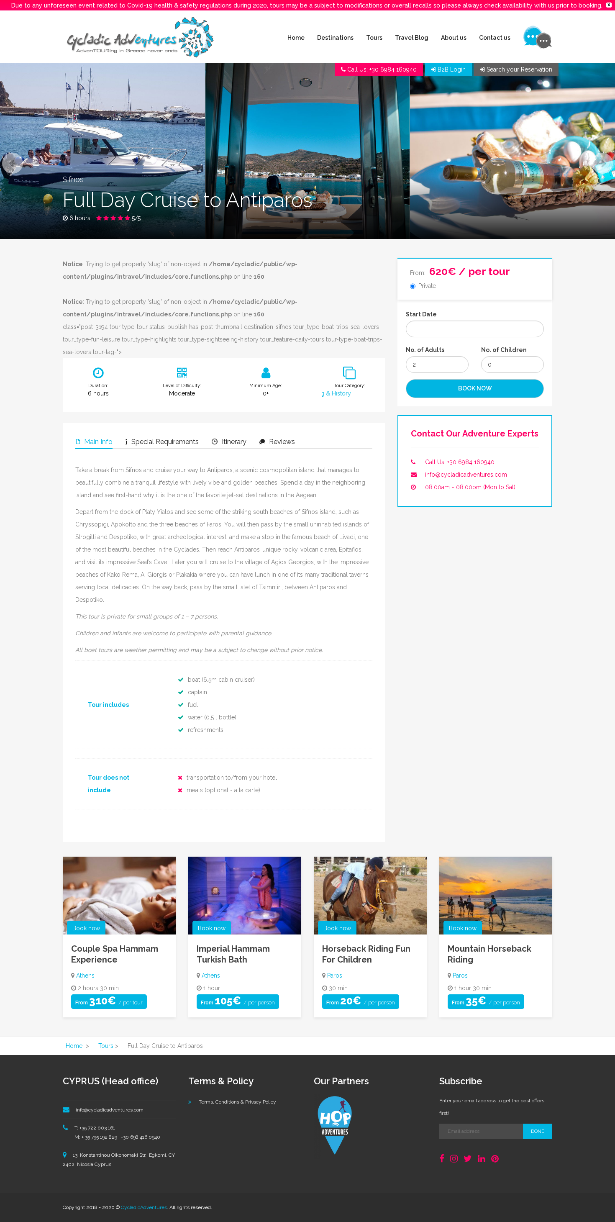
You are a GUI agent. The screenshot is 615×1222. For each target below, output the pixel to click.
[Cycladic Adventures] (140, 36)
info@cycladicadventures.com (466, 474)
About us (453, 37)
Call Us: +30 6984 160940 (460, 462)
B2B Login (451, 69)
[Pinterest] (495, 1158)
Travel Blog (411, 37)
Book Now (475, 388)
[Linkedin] (481, 1158)
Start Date (421, 314)
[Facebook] (441, 1158)
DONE (537, 1131)
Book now (86, 928)
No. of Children (504, 350)
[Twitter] (468, 1158)
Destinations (335, 37)
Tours (374, 37)
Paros (334, 975)
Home (296, 37)
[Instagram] (454, 1158)
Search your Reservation (518, 69)
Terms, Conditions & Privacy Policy (237, 1102)
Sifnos (73, 179)
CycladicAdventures (144, 1207)
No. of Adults (425, 350)
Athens (85, 975)
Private (427, 285)
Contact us (494, 37)
